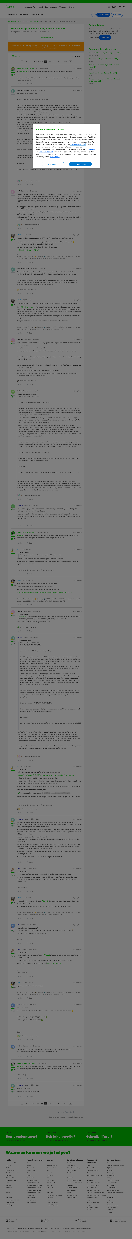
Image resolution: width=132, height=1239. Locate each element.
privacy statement (46, 152)
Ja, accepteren (80, 164)
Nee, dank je (53, 164)
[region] (66, 146)
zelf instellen (55, 157)
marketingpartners (77, 144)
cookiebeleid (91, 149)
